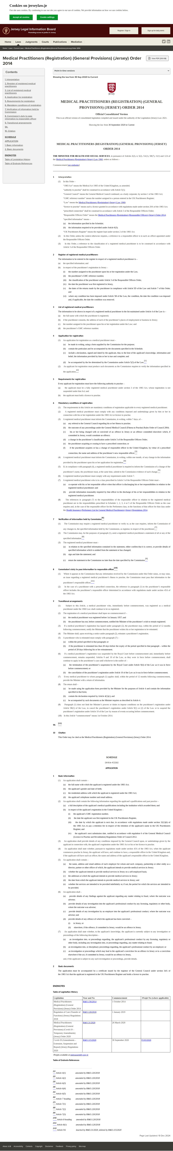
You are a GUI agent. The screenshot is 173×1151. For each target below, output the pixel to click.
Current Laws (19, 48)
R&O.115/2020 (89, 1040)
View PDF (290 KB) (159, 58)
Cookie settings (47, 17)
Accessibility (18, 1146)
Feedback (59, 1146)
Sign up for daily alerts (156, 31)
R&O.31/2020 (89, 1022)
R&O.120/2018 (89, 1012)
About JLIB (7, 1146)
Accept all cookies (21, 17)
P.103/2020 (146, 1040)
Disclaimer (49, 1146)
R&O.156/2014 (89, 1001)
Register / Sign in (124, 31)
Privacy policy (71, 1146)
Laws (10, 48)
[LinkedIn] (168, 41)
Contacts (29, 1146)
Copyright (38, 1146)
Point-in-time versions (64, 70)
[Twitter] (164, 41)
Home (5, 48)
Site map (82, 1146)
